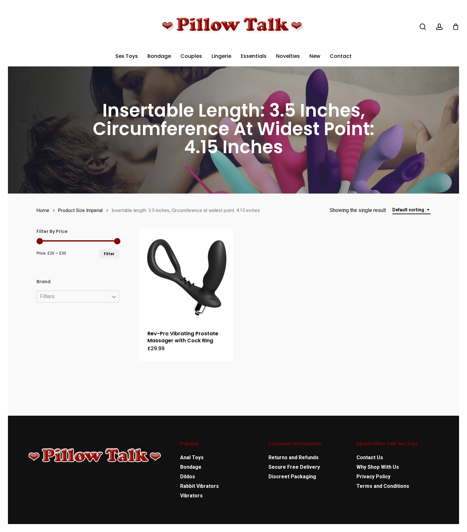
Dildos (187, 477)
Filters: (47, 296)
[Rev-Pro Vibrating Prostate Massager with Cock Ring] (186, 275)
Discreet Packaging (292, 477)
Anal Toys (192, 457)
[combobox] (411, 210)
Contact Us (369, 457)
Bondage (190, 467)
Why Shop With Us (377, 467)
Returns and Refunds (293, 457)
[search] (423, 27)
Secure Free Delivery (294, 467)
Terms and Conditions (382, 486)
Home (43, 210)
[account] (439, 27)
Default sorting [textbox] (408, 209)
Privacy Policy (373, 477)
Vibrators (191, 496)
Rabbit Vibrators (199, 486)
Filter (109, 253)
